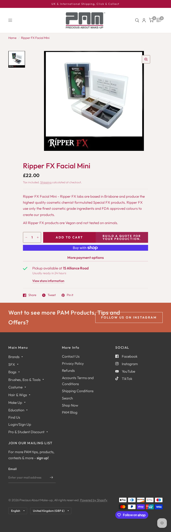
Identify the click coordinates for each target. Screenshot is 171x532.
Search (67, 398)
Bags (12, 372)
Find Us (14, 417)
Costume (15, 387)
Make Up (15, 402)
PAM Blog (69, 412)
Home (12, 38)
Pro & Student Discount (26, 432)
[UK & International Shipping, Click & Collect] (85, 4)
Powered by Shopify (93, 500)
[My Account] (144, 20)
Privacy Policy (73, 363)
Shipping (46, 182)
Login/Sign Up (19, 424)
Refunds (68, 370)
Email (12, 469)
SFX (11, 364)
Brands (13, 357)
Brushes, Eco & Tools (24, 379)
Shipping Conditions (77, 391)
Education (16, 410)
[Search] (137, 20)
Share (32, 295)
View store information (48, 281)
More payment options (85, 257)
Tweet (52, 295)
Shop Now (70, 405)
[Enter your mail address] (51, 477)
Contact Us (70, 356)
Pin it (70, 295)
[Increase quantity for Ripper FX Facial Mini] (38, 237)
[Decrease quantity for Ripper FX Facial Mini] (26, 237)
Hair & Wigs (17, 395)
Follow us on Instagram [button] (129, 317)
